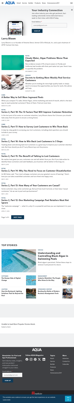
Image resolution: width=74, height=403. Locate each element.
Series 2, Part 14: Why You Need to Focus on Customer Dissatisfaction (36, 171)
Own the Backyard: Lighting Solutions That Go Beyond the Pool (12, 293)
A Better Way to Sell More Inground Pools (22, 97)
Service (28, 75)
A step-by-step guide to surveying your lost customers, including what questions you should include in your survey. (34, 131)
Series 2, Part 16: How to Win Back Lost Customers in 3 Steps (31, 141)
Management (42, 276)
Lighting (4, 289)
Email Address (37, 21)
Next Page (18, 217)
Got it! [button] (68, 398)
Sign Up (37, 31)
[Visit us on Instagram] (31, 359)
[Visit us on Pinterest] (35, 359)
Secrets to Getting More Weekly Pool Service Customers (47, 79)
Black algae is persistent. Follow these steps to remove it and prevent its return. (54, 263)
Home (3, 95)
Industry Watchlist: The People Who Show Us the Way (49, 279)
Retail (27, 55)
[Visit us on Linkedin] (44, 359)
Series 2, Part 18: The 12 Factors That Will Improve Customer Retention (36, 112)
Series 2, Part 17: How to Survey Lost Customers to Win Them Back (34, 126)
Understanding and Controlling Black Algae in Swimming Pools (53, 256)
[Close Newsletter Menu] (72, 10)
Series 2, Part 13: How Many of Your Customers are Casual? (30, 185)
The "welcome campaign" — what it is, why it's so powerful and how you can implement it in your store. (36, 207)
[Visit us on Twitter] (39, 359)
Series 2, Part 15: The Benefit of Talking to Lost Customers (30, 156)
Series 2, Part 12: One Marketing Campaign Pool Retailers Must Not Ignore (35, 201)
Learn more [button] (6, 399)
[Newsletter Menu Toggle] (71, 3)
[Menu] (2, 3)
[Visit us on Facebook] (27, 359)
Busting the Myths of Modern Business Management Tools (49, 292)
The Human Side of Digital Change (11, 279)
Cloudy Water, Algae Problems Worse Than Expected (46, 59)
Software (4, 276)
